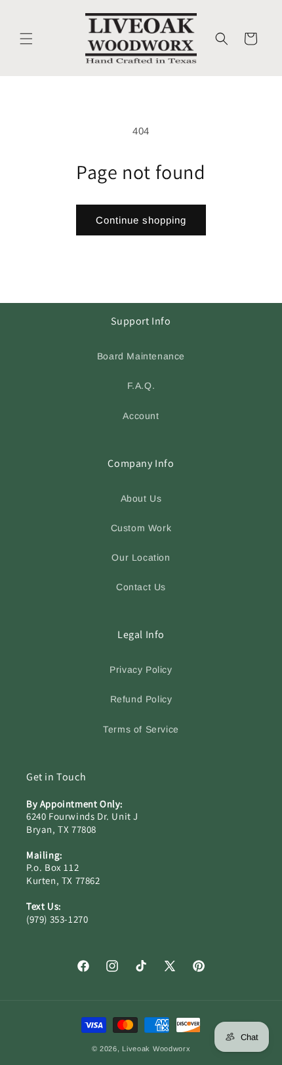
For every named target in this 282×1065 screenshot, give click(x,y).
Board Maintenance (141, 356)
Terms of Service (141, 729)
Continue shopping (141, 220)
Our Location (140, 557)
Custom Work (141, 528)
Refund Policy (141, 699)
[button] (26, 38)
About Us (141, 498)
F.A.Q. (141, 385)
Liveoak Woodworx (156, 1049)
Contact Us (141, 587)
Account (141, 416)
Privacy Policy (141, 669)
